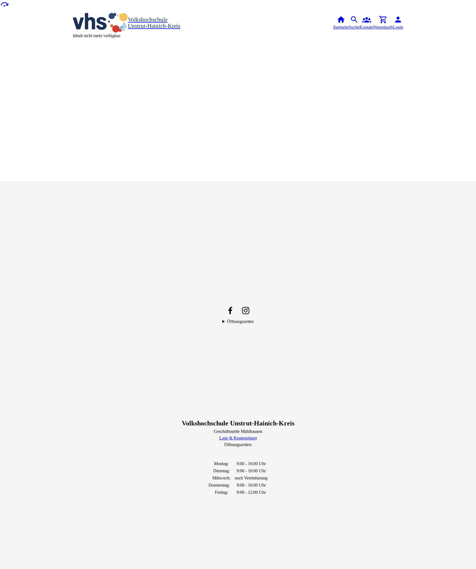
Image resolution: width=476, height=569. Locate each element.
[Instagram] (245, 310)
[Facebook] (230, 310)
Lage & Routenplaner (238, 438)
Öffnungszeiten (240, 321)
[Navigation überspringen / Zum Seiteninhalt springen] (4, 4)
